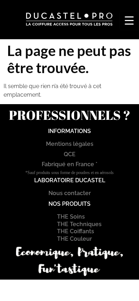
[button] (65, 31)
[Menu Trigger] (129, 20)
